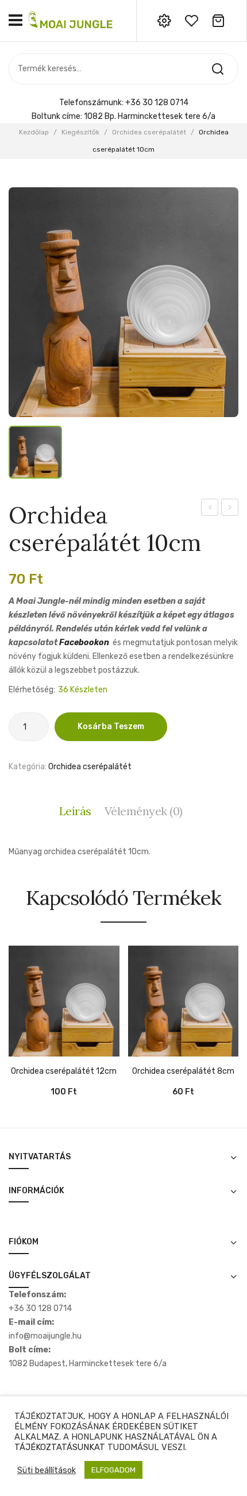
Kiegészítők (80, 132)
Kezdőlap (34, 132)
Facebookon (84, 642)
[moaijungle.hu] (72, 20)
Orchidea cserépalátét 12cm (230, 509)
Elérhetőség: (32, 690)
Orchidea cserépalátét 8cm (210, 509)
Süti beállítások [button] (46, 1470)
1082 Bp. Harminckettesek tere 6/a (149, 116)
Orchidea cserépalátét (149, 132)
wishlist (191, 20)
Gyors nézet (34, 1050)
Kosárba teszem (111, 726)
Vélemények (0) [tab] (144, 811)
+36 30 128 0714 (156, 102)
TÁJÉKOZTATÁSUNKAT (59, 1447)
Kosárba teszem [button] (17, 1050)
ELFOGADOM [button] (113, 1470)
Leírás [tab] (75, 811)
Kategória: (28, 767)
